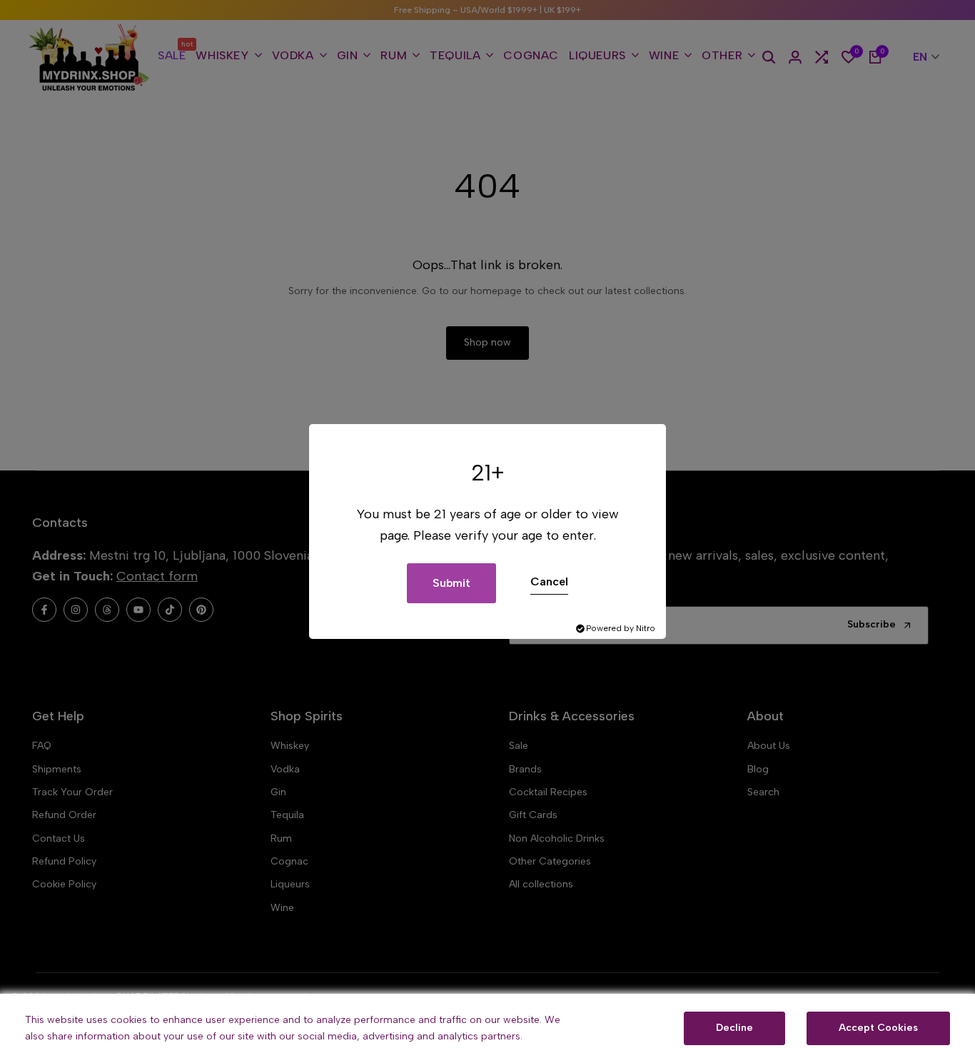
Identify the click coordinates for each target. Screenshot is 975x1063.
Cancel (549, 581)
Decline (734, 1028)
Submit (451, 583)
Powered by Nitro (620, 628)
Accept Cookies (878, 1028)
